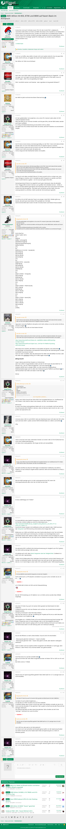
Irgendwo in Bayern (9, 89)
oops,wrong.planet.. (9, 132)
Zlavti (12, 233)
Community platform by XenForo (33, 827)
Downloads (26, 7)
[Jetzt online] (7, 122)
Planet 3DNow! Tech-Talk (23, 812)
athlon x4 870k (31, 21)
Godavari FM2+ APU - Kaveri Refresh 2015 (19, 811)
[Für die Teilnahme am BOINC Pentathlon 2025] (7, 237)
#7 (63, 160)
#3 (63, 72)
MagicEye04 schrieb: (21, 219)
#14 (63, 456)
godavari (46, 21)
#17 (63, 517)
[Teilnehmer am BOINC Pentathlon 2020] (3, 47)
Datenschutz (50, 824)
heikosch (8, 795)
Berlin (12, 432)
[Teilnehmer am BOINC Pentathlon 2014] (5, 134)
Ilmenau (12, 472)
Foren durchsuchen (13, 10)
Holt (60, 800)
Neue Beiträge (4, 10)
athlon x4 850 (24, 21)
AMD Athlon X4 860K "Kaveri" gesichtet (22, 806)
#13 (63, 437)
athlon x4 (17, 21)
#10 (63, 314)
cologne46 (59, 793)
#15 (63, 477)
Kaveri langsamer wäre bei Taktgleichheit (42, 553)
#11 (63, 380)
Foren (10, 7)
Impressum (31, 824)
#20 (63, 603)
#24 (63, 692)
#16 (63, 497)
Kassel (12, 110)
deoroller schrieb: (20, 163)
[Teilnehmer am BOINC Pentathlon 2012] (3, 134)
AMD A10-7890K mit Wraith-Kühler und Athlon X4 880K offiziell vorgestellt (23, 786)
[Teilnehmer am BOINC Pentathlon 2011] (2, 134)
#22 (63, 654)
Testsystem (21, 529)
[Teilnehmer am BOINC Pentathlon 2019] (2, 47)
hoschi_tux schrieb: (21, 719)
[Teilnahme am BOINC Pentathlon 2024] (7, 136)
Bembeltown (11, 330)
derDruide (59, 812)
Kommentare (18, 789)
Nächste (10, 24)
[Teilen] (61, 27)
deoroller (59, 786)
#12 (63, 416)
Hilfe (56, 824)
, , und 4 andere (30, 49)
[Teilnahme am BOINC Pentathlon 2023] (6, 136)
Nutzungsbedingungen (40, 824)
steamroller (56, 21)
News (3, 7)
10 (33, 812)
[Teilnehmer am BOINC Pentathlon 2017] (8, 134)
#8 (63, 196)
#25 (63, 739)
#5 (63, 115)
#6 (63, 141)
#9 (63, 216)
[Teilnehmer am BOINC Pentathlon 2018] (4, 47)
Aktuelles (17, 7)
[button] (6, 7)
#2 (63, 53)
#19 (63, 568)
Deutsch (6, 824)
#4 (63, 94)
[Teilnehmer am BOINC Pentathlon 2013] (4, 134)
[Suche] (63, 7)
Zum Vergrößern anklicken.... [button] (40, 397)
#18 (63, 545)
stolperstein (58, 807)
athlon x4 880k (39, 21)
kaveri (50, 21)
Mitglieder (36, 7)
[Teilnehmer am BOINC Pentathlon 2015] (6, 134)
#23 (63, 672)
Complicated (8, 812)
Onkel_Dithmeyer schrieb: (22, 383)
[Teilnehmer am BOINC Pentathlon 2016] (7, 134)
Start (59, 824)
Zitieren (62, 46)
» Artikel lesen (19, 43)
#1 (63, 27)
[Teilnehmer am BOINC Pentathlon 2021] (5, 47)
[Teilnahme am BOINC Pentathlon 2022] (5, 136)
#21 (63, 633)
